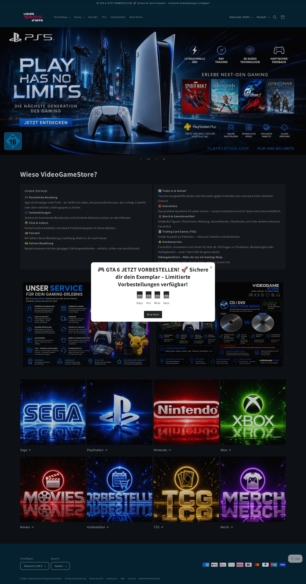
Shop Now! (153, 314)
